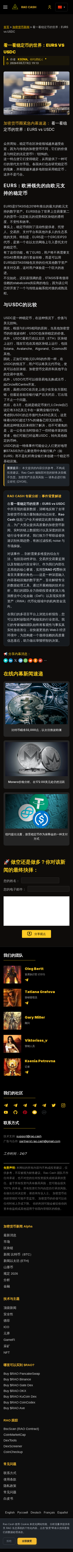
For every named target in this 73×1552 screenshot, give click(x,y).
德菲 (7, 1320)
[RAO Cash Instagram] (63, 1106)
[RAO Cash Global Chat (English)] (15, 1106)
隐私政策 (10, 1486)
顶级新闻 (10, 1308)
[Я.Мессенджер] (6, 660)
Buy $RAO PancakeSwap (22, 1373)
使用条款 (10, 1479)
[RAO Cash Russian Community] (44, 1106)
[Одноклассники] (35, 660)
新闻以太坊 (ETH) (16, 1261)
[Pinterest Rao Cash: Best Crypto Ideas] (25, 1113)
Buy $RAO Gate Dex (18, 1385)
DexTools (10, 1440)
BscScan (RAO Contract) (21, 1429)
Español (62, 1512)
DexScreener (13, 1446)
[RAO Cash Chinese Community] (25, 1106)
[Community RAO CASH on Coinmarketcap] (44, 1113)
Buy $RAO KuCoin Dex (20, 1396)
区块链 (8, 1248)
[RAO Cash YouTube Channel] (6, 1113)
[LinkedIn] (11, 660)
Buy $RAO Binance (17, 1379)
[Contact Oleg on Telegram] (26, 980)
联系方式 (10, 1473)
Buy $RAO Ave (14, 1408)
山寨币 (8, 1267)
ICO (6, 1327)
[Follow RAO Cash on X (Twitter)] (53, 1106)
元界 (7, 1333)
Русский (22, 1512)
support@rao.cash (28, 1136)
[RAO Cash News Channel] (6, 1106)
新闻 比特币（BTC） (18, 1254)
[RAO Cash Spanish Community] (34, 1106)
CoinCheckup (13, 1452)
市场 (7, 1241)
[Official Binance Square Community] (34, 1113)
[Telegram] (20, 660)
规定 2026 (11, 1273)
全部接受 (27, 1541)
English (10, 1512)
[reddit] (30, 660)
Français (49, 1512)
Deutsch (36, 1512)
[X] (15, 660)
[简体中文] (60, 7)
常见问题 (10, 1492)
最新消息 (10, 1235)
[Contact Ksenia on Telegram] (26, 1073)
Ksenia (23, 59)
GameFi (9, 1340)
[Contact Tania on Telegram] (26, 1003)
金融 (7, 1286)
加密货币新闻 (20, 27)
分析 (7, 1280)
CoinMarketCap (15, 1434)
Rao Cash (28, 7)
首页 (6, 27)
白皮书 (8, 1498)
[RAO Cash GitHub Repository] (15, 1113)
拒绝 (9, 1541)
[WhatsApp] (25, 660)
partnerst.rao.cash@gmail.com (39, 1141)
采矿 (7, 1346)
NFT (7, 1352)
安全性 (8, 1314)
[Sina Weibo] (40, 660)
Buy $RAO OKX (15, 1391)
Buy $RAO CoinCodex (19, 1402)
